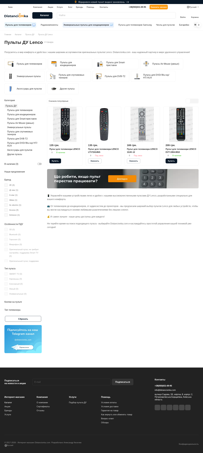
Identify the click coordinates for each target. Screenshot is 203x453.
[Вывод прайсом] (196, 101)
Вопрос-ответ (107, 418)
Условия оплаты (109, 402)
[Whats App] (188, 407)
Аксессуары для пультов (19, 150)
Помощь (105, 397)
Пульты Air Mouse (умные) (20, 123)
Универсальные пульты (19, 127)
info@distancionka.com (165, 390)
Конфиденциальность (189, 444)
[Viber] (181, 407)
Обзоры (105, 422)
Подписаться (122, 382)
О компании (42, 402)
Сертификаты (43, 406)
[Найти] (172, 15)
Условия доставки (109, 406)
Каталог (8, 402)
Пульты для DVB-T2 (17, 138)
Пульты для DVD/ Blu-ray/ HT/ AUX (22, 144)
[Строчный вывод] (192, 101)
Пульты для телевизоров (20, 110)
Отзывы (40, 410)
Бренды (8, 410)
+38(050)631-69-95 (137, 7)
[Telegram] (169, 407)
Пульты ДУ (11, 106)
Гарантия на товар (109, 410)
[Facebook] (157, 407)
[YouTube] (175, 407)
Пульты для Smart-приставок (22, 119)
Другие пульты (14, 154)
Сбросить (23, 319)
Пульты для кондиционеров (21, 114)
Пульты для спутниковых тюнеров (20, 133)
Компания (42, 397)
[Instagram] (163, 407)
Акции (7, 406)
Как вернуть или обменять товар (116, 414)
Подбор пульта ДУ (78, 402)
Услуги (7, 414)
